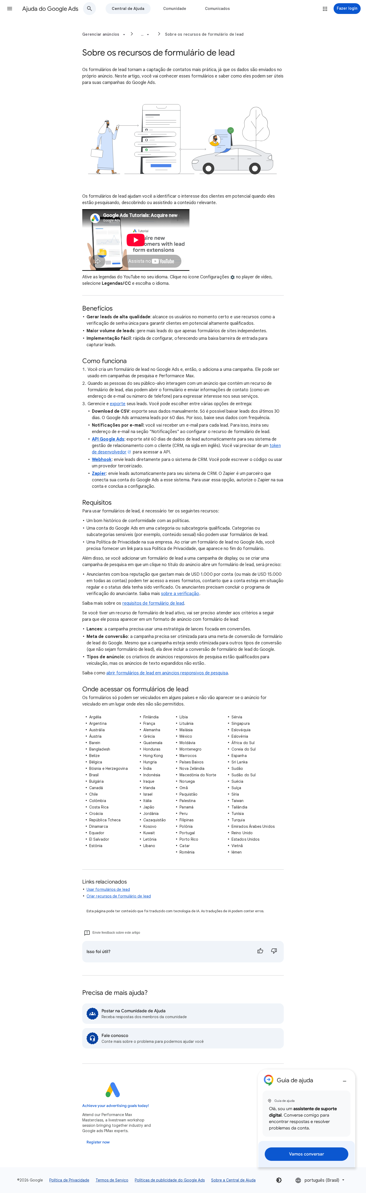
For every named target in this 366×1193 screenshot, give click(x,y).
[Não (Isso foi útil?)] (274, 951)
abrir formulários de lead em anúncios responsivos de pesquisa (167, 673)
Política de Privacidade (69, 1180)
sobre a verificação (180, 593)
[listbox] (320, 1179)
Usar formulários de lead (108, 889)
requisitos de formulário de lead (153, 603)
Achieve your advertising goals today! (115, 1105)
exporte (118, 404)
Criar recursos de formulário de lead (119, 896)
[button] (9, 8)
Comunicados (217, 8)
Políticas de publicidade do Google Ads (170, 1180)
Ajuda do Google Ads (50, 8)
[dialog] (306, 1118)
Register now (98, 1142)
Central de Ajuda (128, 8)
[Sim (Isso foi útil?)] (260, 951)
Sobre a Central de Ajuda (233, 1180)
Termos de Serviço (112, 1180)
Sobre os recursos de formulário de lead (204, 34)
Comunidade (174, 8)
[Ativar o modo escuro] (278, 1180)
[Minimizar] (344, 1079)
